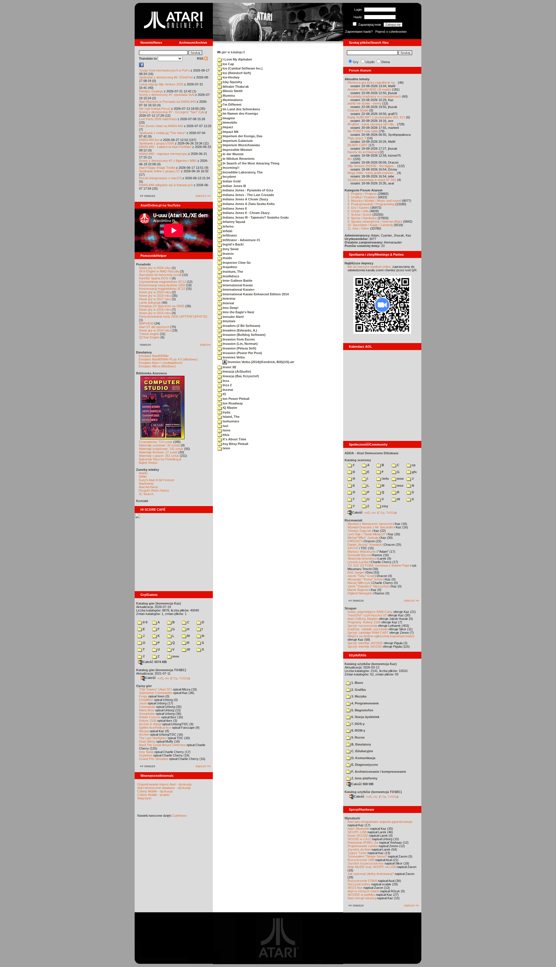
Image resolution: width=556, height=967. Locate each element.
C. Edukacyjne (361, 751)
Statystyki (144, 798)
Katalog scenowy (358, 460)
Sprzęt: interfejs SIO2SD (365, 646)
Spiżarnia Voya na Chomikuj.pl (160, 459)
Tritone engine (149, 334)
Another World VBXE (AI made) (369, 89)
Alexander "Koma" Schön (365, 579)
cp (413, 465)
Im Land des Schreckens (241, 109)
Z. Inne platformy (363, 778)
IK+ (350, 159)
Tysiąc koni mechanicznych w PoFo (164, 70)
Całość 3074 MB (155, 662)
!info (385, 478)
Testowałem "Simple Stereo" (367, 856)
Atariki (143, 473)
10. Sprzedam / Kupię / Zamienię (370, 225)
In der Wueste (233, 154)
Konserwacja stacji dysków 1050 (162, 285)
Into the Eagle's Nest (238, 312)
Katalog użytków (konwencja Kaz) (371, 664)
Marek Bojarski (358, 589)
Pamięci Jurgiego (151, 91)
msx (399, 485)
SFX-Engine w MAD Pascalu (159, 271)
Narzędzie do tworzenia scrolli (160, 274)
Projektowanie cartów (363, 846)
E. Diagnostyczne (364, 764)
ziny (384, 506)
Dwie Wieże (147, 741)
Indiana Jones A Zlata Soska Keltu (248, 204)
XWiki (143, 476)
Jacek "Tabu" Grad (361, 576)
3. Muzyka (358, 696)
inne (175, 656)
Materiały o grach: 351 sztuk (159, 455)
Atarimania (146, 483)
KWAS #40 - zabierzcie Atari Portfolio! (165, 147)
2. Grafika (358, 689)
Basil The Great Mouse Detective (162, 745)
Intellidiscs (230, 276)
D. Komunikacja (362, 758)
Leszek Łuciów (358, 562)
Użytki (369, 62)
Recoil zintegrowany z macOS (160, 178)
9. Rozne (357, 737)
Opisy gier (144, 686)
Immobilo (229, 122)
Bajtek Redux (148, 462)
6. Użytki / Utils (358, 211)
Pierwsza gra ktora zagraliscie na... (372, 82)
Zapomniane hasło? (359, 31)
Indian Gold (231, 181)
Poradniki (143, 264)
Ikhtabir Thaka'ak (235, 86)
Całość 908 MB (362, 784)
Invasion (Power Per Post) (242, 353)
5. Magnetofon (361, 710)
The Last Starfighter (153, 738)
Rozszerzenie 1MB (361, 860)
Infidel (227, 231)
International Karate (237, 285)
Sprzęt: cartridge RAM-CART (368, 632)
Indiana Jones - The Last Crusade (248, 195)
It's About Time (234, 439)
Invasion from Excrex (238, 339)
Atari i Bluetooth (358, 828)
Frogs (143, 696)
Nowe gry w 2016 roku (155, 309)
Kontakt (142, 501)
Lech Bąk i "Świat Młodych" (367, 534)
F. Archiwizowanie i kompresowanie (378, 771)
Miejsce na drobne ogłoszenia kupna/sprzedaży (381, 636)
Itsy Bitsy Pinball (235, 444)
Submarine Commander (155, 693)
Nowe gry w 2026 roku (155, 268)
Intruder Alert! (233, 316)
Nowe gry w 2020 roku (155, 292)
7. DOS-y (357, 724)
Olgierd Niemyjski (360, 593)
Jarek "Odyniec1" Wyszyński (368, 586)
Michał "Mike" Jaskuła (363, 537)
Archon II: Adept (150, 724)
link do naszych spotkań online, (370, 266)
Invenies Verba (233, 357)
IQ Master (229, 407)
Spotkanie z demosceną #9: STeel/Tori (166, 77)
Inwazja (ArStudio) (236, 371)
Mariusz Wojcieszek (362, 551)
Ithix (225, 435)
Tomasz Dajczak (359, 530)
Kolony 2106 (147, 720)
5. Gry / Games (359, 207)
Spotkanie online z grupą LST (159, 171)
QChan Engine (149, 337)
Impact (227, 127)
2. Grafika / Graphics (362, 197)
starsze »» (203, 195)
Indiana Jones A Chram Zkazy (245, 199)
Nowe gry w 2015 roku (155, 313)
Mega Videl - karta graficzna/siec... (372, 173)
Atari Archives (148, 487)
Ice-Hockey (230, 77)
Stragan (350, 608)
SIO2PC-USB (357, 832)
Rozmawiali (353, 520)
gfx (414, 472)
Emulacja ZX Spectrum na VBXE (161, 306)
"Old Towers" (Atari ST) (155, 689)
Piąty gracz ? (357, 138)
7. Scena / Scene (360, 214)
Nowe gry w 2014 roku (155, 330)
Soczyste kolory (359, 884)
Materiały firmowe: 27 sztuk (158, 452)
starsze (205, 344)
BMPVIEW (146, 323)
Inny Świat (146, 752)
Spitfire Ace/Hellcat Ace (155, 727)
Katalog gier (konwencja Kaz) (158, 603)
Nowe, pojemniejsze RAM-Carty (370, 611)
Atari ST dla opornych (154, 327)
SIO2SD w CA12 (359, 839)
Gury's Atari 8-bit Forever (156, 480)
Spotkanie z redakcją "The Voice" (162, 133)
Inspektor (145, 755)
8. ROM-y (357, 730)
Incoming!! (230, 167)
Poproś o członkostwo (391, 31)
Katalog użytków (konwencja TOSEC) (373, 792)
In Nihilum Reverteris (238, 158)
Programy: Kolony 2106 (364, 622)
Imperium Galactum (237, 140)
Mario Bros (146, 710)
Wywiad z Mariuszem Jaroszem (370, 523)
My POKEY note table (363, 131)
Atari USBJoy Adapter (363, 618)
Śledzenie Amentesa (362, 558)
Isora (226, 430)
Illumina (228, 95)
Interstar (228, 298)
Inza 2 (227, 385)
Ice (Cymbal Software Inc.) (242, 68)
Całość (150, 678)
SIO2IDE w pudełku (361, 894)
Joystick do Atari (359, 849)
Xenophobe (147, 713)
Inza (225, 380)
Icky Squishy (232, 82)
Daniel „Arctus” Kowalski (365, 544)
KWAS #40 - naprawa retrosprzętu (163, 153)
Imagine (228, 118)
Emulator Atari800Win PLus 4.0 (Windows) (168, 359)
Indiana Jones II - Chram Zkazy (246, 213)
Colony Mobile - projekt (153, 794)
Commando (147, 706)
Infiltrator (229, 235)
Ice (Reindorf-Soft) (236, 73)
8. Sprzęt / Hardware (362, 218)
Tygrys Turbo (357, 853)
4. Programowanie (364, 703)
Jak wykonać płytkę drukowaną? (371, 874)
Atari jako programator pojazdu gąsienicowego (380, 821)
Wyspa (144, 731)
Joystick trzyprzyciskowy (366, 863)
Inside (227, 258)
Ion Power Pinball (235, 398)
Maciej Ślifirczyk (359, 583)
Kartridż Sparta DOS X (155, 278)
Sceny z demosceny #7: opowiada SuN (166, 94)
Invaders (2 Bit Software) (241, 325)
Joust (143, 703)
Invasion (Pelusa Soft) (239, 348)
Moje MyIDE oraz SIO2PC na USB (372, 867)
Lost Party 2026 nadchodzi (158, 119)
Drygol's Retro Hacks (154, 490)
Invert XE (229, 367)
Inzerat (227, 389)
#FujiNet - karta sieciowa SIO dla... (372, 124)
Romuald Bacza (359, 555)
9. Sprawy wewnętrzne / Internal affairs (375, 221)
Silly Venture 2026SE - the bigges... (372, 166)
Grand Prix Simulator (153, 759)
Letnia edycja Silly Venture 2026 (161, 84)
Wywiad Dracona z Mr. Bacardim (371, 527)
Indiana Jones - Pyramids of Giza (247, 190)
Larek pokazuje (150, 302)
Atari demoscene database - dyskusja (164, 788)
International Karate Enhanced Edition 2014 (255, 294)
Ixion (226, 448)
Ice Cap (228, 64)
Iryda (226, 412)
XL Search (146, 494)
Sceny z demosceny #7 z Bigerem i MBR (168, 160)
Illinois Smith (232, 91)
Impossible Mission (237, 149)
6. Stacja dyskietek (364, 717)
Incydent (229, 176)
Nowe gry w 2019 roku (155, 295)
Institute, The (232, 271)
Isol (225, 426)
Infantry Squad (233, 222)
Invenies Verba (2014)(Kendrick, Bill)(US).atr (260, 362)
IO (224, 394)
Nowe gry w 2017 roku (155, 299)
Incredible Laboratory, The (242, 172)
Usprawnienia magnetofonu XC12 (162, 281)
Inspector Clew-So (236, 262)
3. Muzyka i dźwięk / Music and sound (374, 200)
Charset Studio (358, 110)
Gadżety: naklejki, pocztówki (368, 629)
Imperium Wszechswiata (241, 145)
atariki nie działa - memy (364, 103)
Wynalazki (352, 818)
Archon (144, 734)
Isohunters (230, 421)
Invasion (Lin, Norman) (240, 343)
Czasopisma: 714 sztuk (155, 442)
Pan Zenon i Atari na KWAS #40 (161, 126)
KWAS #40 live (149, 140)
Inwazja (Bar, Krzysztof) (240, 376)
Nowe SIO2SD (358, 835)
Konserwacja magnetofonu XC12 (162, 288)
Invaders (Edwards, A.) (239, 330)
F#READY (355, 541)
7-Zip (174, 678)
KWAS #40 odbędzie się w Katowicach (166, 185)
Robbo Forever (149, 717)
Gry (356, 62)
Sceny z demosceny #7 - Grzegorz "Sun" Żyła (171, 112)
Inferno (228, 226)
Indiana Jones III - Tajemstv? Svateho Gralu (255, 217)
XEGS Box (355, 887)
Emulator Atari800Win (154, 356)
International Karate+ (238, 289)
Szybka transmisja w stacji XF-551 (372, 180)
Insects (228, 253)
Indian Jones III (234, 186)
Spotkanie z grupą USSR (156, 143)
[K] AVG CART (358, 145)
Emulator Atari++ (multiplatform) (160, 363)
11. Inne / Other (358, 228)
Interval (228, 303)
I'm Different (232, 104)
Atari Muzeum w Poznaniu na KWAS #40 (167, 101)
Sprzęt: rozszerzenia (362, 625)
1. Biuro (356, 682)
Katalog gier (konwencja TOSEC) (161, 670)
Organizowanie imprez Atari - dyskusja (164, 784)
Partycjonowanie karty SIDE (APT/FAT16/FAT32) (173, 316)
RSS (200, 58)
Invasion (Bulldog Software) (244, 334)
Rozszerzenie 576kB (362, 880)
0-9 (144, 622)
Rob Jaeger (356, 572)
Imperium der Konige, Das (242, 136)
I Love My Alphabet (237, 59)
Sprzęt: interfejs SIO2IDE (365, 643)
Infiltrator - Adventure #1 (241, 240)
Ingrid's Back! (233, 244)
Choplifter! (146, 700)
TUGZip (184, 678)
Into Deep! (230, 307)
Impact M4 (230, 131)
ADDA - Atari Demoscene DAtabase (371, 453)
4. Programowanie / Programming (371, 204)
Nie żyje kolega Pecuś (154, 108)
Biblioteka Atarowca (151, 373)
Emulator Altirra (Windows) (157, 366)
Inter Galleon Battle (237, 280)
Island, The (230, 416)
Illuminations (232, 100)
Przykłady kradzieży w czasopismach (374, 96)
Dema (385, 62)
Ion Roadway (232, 403)
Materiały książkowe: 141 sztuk (161, 448)
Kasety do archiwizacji (363, 152)
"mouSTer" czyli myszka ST (367, 615)
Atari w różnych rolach (363, 891)
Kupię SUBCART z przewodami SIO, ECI (376, 117)
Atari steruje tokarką (362, 898)
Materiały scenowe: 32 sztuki (159, 445)
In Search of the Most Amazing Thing (250, 163)
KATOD (353, 548)
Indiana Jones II (234, 208)
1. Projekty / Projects (362, 193)
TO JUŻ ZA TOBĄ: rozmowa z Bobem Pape (378, 565)
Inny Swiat (230, 249)
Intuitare (228, 321)
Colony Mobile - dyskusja (155, 791)
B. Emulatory (360, 744)
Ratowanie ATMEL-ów (363, 842)
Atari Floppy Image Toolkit (157, 167)
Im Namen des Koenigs (240, 113)
